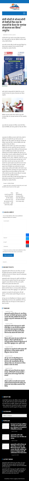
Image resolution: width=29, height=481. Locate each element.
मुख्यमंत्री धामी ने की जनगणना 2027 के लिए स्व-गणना (19, 436)
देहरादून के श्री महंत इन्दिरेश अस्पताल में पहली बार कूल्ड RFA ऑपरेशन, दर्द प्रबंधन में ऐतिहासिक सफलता (18, 426)
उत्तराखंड (9, 183)
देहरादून (12, 183)
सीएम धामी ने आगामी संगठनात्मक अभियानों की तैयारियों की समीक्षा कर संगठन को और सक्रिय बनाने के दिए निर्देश (15, 383)
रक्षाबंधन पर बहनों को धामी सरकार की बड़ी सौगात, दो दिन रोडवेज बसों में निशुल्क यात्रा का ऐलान (13, 294)
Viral (15, 478)
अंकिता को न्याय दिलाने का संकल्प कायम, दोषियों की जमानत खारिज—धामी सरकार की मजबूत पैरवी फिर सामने (14, 372)
